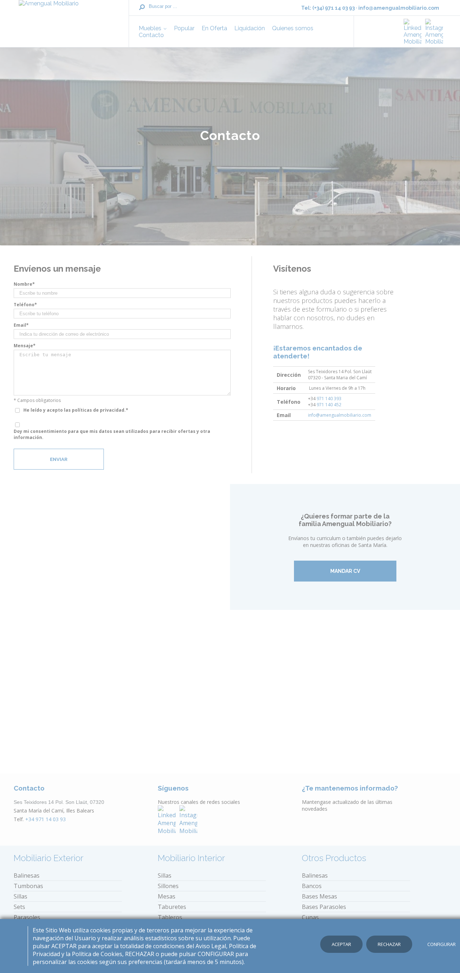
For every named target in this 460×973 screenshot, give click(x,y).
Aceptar (341, 944)
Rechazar (389, 944)
